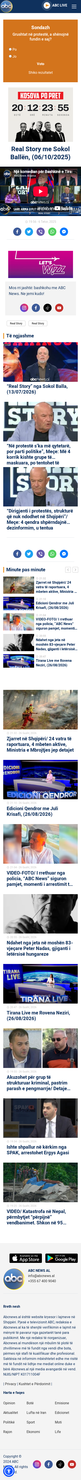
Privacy (10, 1384)
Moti (58, 1422)
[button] (8, 1471)
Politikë (9, 1422)
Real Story (16, 323)
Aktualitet (10, 1412)
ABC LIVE (59, 5)
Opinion (9, 1403)
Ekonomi (33, 1432)
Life (58, 1432)
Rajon (7, 1432)
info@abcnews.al (41, 1276)
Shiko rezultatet (41, 72)
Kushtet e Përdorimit (34, 1384)
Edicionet (62, 1412)
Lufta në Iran (36, 1412)
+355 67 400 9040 (42, 1281)
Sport (31, 1422)
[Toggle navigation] (74, 7)
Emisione (62, 1403)
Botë (30, 1403)
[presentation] (69, 570)
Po (15, 49)
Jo (14, 56)
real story (38, 323)
